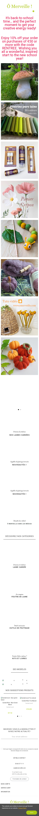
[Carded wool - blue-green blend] (10, 699)
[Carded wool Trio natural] (29, 698)
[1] (19, 742)
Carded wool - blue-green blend (10, 704)
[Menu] (2, 12)
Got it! (31, 812)
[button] (18, 409)
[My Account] (36, 12)
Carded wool (10, 707)
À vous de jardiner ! (20, 396)
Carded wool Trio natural (29, 701)
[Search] (29, 12)
